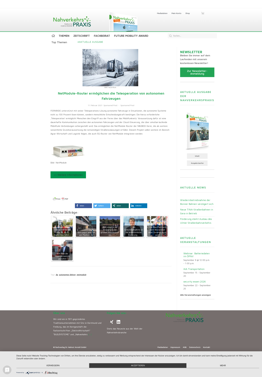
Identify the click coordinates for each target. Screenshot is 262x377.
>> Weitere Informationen (68, 174)
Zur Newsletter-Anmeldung (197, 72)
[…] (90, 334)
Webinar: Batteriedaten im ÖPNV (196, 255)
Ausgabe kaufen (197, 163)
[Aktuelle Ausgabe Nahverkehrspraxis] (197, 130)
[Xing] (112, 322)
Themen (64, 35)
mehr (223, 365)
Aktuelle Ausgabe (90, 42)
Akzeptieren (138, 365)
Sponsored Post (110, 105)
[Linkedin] (118, 322)
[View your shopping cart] (202, 13)
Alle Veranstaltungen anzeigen (195, 295)
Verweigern (52, 365)
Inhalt (197, 156)
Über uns (59, 313)
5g (57, 274)
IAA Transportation (193, 269)
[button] (83, 205)
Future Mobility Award (131, 35)
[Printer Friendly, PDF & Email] (60, 199)
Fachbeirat (102, 35)
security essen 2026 (194, 281)
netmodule (81, 274)
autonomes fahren (67, 274)
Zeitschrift (81, 35)
